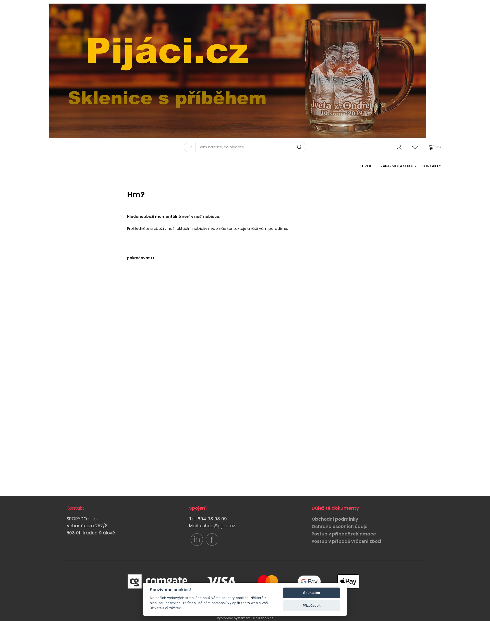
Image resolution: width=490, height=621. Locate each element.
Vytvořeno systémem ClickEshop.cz (245, 618)
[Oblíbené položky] (415, 147)
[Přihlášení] (399, 147)
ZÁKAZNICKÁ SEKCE (397, 166)
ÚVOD (367, 166)
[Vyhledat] (189, 147)
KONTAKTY (431, 166)
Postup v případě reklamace (344, 534)
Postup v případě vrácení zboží (346, 541)
